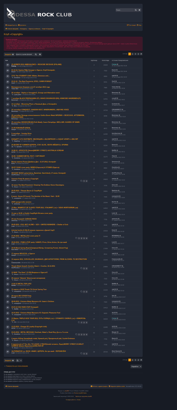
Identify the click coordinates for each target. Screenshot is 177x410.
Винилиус (115, 92)
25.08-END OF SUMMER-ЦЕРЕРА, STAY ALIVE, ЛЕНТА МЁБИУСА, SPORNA (39, 145)
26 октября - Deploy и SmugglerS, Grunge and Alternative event (35, 93)
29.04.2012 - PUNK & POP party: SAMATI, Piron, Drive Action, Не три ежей (39, 242)
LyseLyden (17, 94)
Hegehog (17, 141)
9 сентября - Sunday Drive (21, 133)
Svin (113, 295)
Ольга (16, 187)
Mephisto (115, 190)
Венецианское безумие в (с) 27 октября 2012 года (30, 87)
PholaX (13, 297)
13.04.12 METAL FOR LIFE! (21, 284)
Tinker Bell (14, 88)
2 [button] (132, 54)
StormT (13, 135)
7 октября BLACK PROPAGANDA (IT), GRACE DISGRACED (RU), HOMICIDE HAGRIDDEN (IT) (46, 98)
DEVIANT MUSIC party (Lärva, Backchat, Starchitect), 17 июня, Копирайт (38, 173)
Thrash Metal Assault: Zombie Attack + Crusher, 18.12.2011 (33, 266)
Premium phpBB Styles (80, 393)
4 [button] (138, 54)
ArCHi (13, 152)
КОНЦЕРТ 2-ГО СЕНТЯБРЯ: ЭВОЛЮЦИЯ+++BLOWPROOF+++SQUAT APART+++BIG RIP (44, 139)
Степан (114, 64)
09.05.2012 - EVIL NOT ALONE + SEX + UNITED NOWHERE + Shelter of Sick (39, 224)
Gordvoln (115, 104)
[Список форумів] (39, 13)
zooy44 (114, 98)
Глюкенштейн (15, 262)
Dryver (13, 71)
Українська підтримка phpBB (83, 396)
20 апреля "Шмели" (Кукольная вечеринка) (28, 278)
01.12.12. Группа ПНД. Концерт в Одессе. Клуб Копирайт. (33, 70)
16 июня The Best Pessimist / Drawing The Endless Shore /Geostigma (37, 185)
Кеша (113, 230)
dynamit (19, 146)
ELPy (13, 163)
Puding (13, 66)
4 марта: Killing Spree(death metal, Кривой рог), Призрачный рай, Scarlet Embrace (43, 338)
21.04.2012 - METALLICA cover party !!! (25, 236)
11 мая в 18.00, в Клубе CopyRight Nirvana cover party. (32, 213)
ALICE (114, 312)
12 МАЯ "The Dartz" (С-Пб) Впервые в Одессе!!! (29, 272)
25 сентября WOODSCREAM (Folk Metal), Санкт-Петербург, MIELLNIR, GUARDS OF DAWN (45, 122)
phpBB (67, 390)
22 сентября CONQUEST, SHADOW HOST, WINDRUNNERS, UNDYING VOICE (40, 110)
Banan (114, 144)
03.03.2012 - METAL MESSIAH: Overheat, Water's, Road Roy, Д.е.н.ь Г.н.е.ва (39, 332)
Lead (13, 226)
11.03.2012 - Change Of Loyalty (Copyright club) (29, 326)
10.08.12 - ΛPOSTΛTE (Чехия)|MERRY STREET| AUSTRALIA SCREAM (37, 150)
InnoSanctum (116, 133)
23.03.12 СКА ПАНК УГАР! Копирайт (24, 307)
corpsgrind (17, 198)
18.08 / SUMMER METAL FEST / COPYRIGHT (28, 156)
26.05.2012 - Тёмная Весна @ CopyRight (26, 191)
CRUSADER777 (116, 109)
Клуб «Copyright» (13, 34)
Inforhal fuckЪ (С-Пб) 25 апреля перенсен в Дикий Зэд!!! (33, 230)
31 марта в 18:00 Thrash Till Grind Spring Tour (29, 289)
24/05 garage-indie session (21, 202)
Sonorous (115, 161)
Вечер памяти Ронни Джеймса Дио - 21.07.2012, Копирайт (33, 162)
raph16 (114, 75)
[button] (141, 54)
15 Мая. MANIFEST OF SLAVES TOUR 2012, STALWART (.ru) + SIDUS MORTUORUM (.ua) (44, 207)
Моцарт (114, 332)
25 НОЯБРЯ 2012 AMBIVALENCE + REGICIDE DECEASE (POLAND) (36, 64)
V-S (15, 322)
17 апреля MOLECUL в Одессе (23, 253)
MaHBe (114, 150)
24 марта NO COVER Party (21, 296)
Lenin (13, 215)
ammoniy (17, 204)
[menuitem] (22, 25)
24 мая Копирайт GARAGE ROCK (24, 219)
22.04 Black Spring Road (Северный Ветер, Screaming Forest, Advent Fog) (39, 248)
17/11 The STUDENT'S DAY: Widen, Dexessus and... (30, 76)
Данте (13, 192)
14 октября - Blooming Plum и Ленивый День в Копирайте (34, 104)
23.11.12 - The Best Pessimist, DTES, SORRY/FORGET (31, 81)
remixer (13, 180)
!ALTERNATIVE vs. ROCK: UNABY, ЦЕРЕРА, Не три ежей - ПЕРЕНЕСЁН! (38, 351)
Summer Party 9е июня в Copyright (24, 179)
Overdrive (17, 77)
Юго (15, 106)
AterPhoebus (15, 174)
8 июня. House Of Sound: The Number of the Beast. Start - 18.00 (35, 196)
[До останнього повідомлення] (117, 64)
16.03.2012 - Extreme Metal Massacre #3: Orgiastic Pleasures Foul (35, 313)
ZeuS (13, 83)
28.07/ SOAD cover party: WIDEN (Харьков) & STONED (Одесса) (35, 167)
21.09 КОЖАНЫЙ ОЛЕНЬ (20, 128)
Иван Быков (116, 351)
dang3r (13, 129)
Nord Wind (14, 249)
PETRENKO (115, 235)
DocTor (114, 201)
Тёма (113, 156)
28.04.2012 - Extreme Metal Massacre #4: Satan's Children (32, 301)
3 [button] (135, 54)
